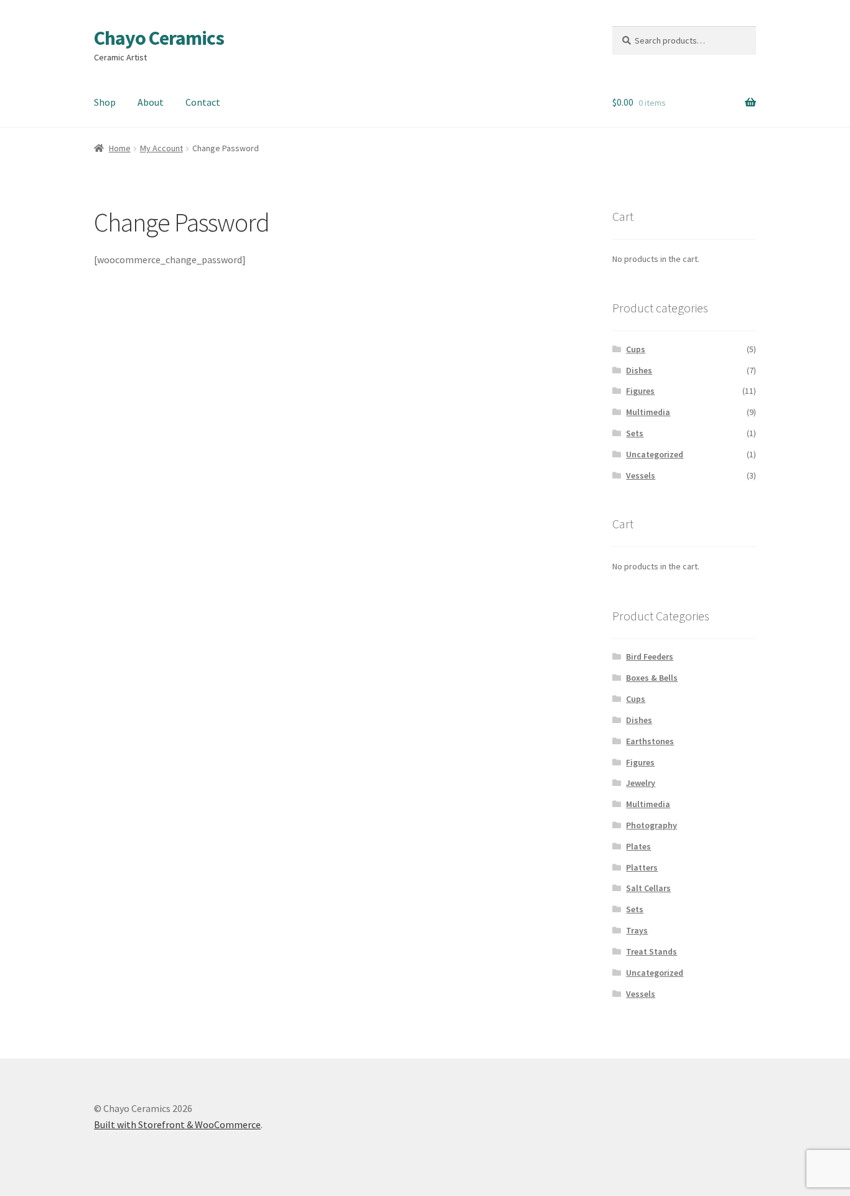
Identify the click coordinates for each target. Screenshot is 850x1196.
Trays (637, 930)
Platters (642, 867)
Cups (635, 349)
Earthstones (650, 741)
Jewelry (640, 782)
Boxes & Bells (652, 677)
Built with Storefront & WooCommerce (177, 1124)
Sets (634, 433)
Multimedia (648, 412)
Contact (202, 102)
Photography (651, 825)
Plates (638, 846)
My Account (161, 148)
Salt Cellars (648, 888)
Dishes (639, 370)
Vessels (640, 475)
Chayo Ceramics (159, 38)
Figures (640, 390)
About (151, 102)
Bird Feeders (649, 656)
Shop (105, 102)
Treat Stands (651, 951)
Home (120, 148)
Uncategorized (654, 454)
